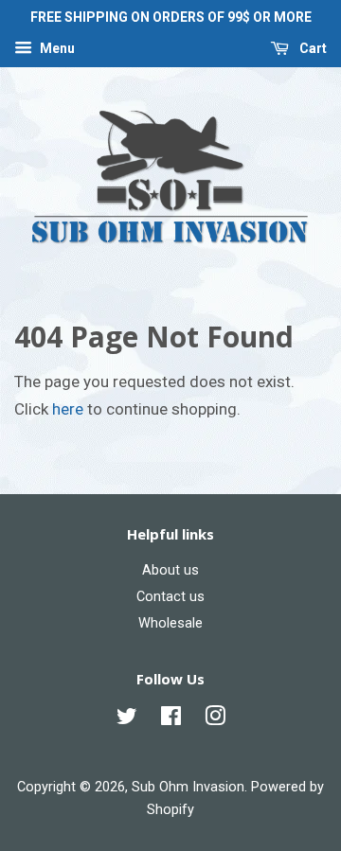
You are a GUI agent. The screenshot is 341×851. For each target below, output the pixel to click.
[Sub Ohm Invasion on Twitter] (127, 720)
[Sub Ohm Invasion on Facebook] (171, 720)
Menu (56, 48)
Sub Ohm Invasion (188, 787)
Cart (311, 48)
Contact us (170, 597)
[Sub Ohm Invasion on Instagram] (215, 720)
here (67, 408)
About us (170, 570)
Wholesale (170, 623)
